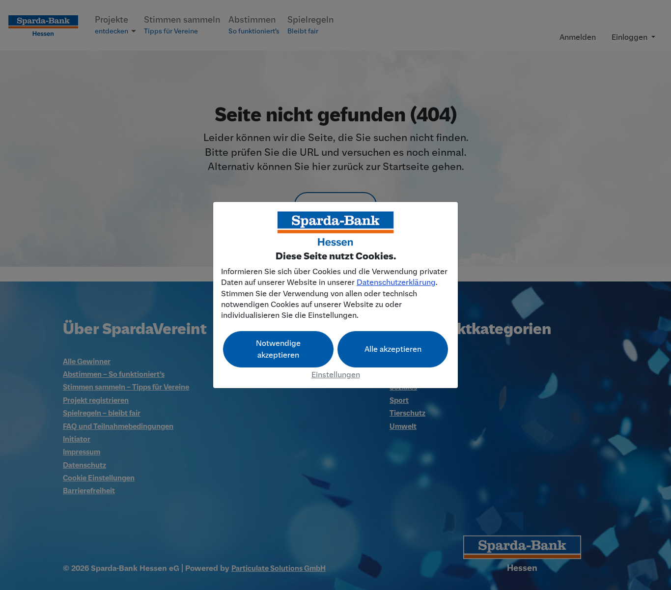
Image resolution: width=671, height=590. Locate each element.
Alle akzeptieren (392, 349)
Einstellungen (335, 375)
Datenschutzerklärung (396, 282)
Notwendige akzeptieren (278, 349)
